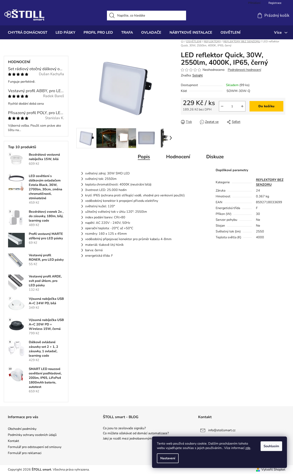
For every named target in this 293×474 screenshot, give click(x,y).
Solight (197, 75)
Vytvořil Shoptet (273, 469)
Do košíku (266, 106)
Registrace (274, 3)
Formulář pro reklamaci (24, 453)
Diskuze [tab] (215, 156)
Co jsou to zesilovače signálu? (124, 428)
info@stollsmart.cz (221, 430)
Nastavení (167, 458)
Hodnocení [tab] (178, 156)
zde (247, 448)
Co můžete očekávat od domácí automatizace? (136, 433)
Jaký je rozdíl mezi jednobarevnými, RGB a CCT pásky (141, 439)
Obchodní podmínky (22, 429)
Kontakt (13, 441)
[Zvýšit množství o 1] (242, 106)
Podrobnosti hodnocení (244, 70)
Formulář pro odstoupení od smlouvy (34, 447)
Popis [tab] (144, 156)
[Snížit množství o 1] (222, 106)
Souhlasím (271, 446)
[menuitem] (27, 32)
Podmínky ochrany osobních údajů (32, 435)
